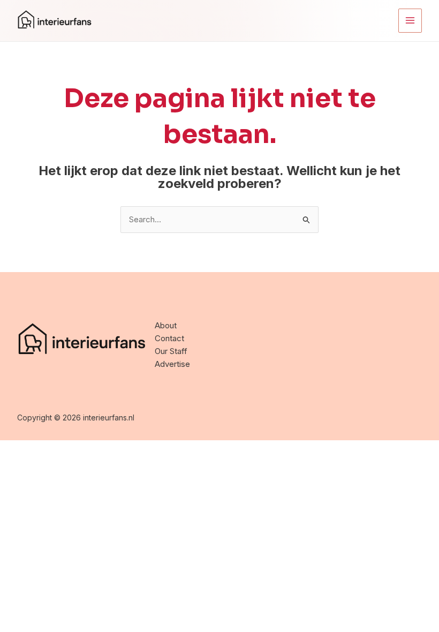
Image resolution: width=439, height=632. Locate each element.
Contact (169, 338)
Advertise (172, 364)
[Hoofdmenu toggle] (410, 21)
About (166, 325)
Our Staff (171, 351)
